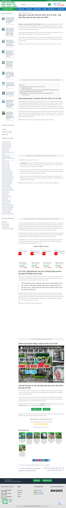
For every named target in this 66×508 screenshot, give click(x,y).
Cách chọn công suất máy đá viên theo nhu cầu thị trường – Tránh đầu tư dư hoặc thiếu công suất (10, 31)
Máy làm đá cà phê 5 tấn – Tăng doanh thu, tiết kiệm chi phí (36, 263)
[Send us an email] (59, 491)
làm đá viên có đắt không (7, 181)
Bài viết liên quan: (26, 94)
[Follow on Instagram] (48, 0)
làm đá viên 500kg (5, 168)
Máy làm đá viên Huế (6, 202)
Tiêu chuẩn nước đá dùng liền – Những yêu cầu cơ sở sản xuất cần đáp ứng (10, 53)
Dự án (29, 465)
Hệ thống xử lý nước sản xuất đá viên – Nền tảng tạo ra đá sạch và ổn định (10, 75)
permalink (47, 465)
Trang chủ (21, 9)
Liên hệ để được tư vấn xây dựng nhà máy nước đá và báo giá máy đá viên (36, 93)
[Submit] (49, 4)
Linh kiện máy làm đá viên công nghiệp (8, 159)
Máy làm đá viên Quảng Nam (7, 205)
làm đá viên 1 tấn (5, 161)
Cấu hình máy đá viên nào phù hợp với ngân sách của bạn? (10, 84)
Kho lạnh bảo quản (5, 156)
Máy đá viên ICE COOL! (27, 88)
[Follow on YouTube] (52, 0)
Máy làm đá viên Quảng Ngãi (7, 207)
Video (44, 9)
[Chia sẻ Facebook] (34, 460)
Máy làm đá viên (5, 226)
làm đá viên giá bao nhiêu (7, 187)
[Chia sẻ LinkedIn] (44, 460)
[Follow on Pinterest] (61, 491)
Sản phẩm (19, 492)
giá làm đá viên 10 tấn (6, 144)
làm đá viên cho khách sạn (7, 172)
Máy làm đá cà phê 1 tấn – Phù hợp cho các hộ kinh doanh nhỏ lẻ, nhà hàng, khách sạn (47, 263)
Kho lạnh (4, 129)
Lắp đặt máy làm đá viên (35, 465)
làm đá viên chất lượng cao (7, 179)
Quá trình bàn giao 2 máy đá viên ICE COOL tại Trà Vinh (32, 86)
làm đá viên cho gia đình (6, 170)
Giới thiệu (29, 9)
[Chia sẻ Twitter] (36, 460)
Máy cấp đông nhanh (7, 132)
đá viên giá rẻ (4, 213)
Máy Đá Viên (37, 9)
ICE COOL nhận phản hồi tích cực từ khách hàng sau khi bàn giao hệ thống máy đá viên (39, 89)
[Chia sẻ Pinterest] (39, 460)
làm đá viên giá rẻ (5, 192)
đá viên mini (11, 213)
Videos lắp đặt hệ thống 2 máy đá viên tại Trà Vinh (31, 91)
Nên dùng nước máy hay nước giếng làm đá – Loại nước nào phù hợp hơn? (9, 64)
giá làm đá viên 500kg (6, 146)
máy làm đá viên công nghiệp (7, 228)
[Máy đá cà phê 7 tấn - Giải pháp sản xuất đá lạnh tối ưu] (23, 255)
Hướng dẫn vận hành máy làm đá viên (7, 153)
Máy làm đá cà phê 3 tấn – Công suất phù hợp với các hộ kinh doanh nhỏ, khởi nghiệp (59, 263)
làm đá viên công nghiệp (6, 183)
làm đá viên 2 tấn (5, 164)
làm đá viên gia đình (6, 185)
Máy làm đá (4, 222)
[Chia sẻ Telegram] (49, 460)
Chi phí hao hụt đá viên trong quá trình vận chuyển (10, 93)
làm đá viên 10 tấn (5, 166)
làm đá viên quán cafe (6, 196)
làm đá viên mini (5, 194)
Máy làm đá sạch (5, 224)
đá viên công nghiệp (6, 211)
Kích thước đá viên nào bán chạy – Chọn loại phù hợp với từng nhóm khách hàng (10, 43)
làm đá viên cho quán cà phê (7, 177)
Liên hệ (19, 496)
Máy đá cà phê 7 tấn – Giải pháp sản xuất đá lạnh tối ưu (23, 263)
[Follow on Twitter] (49, 0)
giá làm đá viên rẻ (5, 150)
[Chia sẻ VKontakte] (41, 460)
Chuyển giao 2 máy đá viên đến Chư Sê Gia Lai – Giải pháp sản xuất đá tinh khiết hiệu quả (10, 115)
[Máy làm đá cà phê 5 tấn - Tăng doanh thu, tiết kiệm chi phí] (36, 255)
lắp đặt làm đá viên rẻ (6, 200)
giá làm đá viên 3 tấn (6, 142)
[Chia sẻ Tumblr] (46, 460)
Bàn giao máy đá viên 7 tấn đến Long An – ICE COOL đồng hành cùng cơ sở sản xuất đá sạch (10, 103)
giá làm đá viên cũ (5, 148)
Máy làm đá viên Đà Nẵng (7, 209)
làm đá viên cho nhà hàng (7, 174)
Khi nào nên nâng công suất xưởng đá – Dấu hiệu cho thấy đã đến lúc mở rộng (10, 20)
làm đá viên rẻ (4, 198)
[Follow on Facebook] (47, 0)
